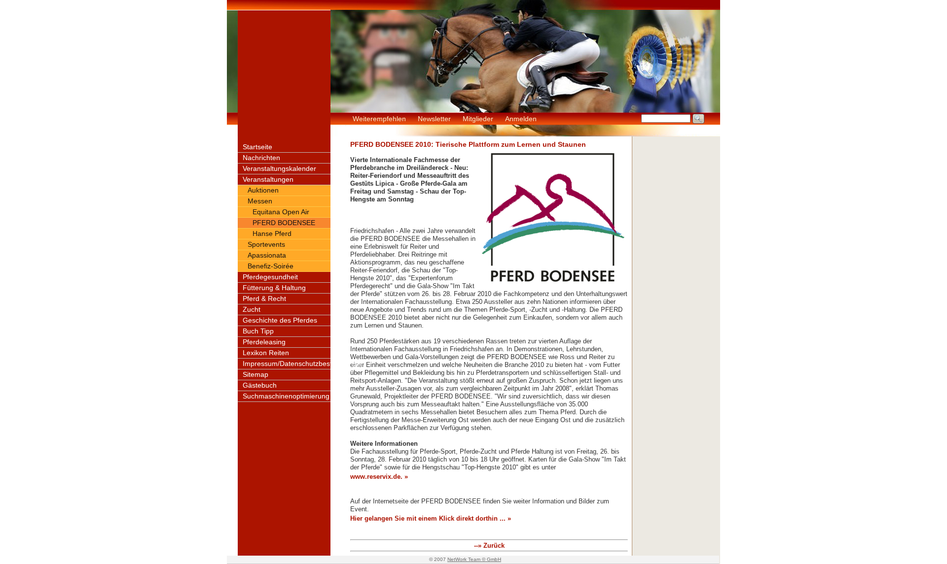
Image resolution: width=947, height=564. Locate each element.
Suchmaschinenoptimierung (286, 396)
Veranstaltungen (268, 179)
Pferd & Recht (264, 298)
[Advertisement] (676, 284)
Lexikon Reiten (266, 353)
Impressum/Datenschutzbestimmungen (304, 363)
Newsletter (434, 119)
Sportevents (266, 244)
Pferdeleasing (264, 342)
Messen (260, 201)
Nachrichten (261, 158)
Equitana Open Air (281, 212)
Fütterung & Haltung (274, 288)
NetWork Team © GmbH (474, 559)
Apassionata (267, 255)
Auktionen (263, 190)
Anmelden (521, 119)
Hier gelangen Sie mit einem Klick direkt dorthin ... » (430, 518)
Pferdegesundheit (270, 277)
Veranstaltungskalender (279, 168)
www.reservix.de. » (379, 476)
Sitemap (255, 374)
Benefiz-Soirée (270, 266)
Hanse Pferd (272, 233)
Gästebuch (260, 385)
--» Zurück (489, 545)
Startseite (257, 147)
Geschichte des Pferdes (280, 320)
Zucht (251, 309)
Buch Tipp (258, 331)
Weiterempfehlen (379, 119)
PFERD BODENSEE (284, 223)
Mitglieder (478, 119)
